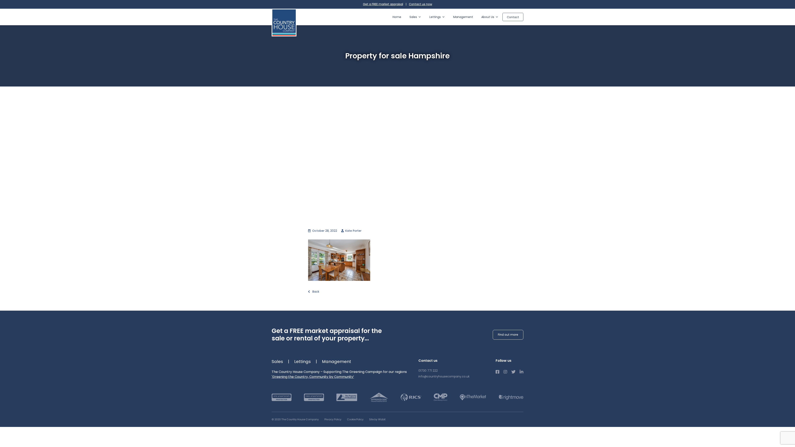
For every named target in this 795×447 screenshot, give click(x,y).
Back (315, 292)
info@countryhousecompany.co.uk (444, 376)
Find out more (508, 335)
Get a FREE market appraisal (383, 4)
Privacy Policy (332, 419)
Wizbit (381, 419)
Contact (513, 17)
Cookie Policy (355, 419)
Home (397, 17)
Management (463, 17)
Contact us (420, 4)
